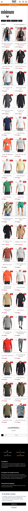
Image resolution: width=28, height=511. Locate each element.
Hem (11, 6)
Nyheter (3, 20)
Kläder (8, 20)
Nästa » (16, 435)
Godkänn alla (14, 504)
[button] (3, 29)
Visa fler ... (14, 430)
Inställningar (14, 507)
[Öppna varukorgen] (25, 2)
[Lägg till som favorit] (22, 2)
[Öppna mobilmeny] (2, 2)
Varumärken (14, 20)
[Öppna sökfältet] (19, 2)
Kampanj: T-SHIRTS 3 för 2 (14, 4)
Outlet (20, 20)
